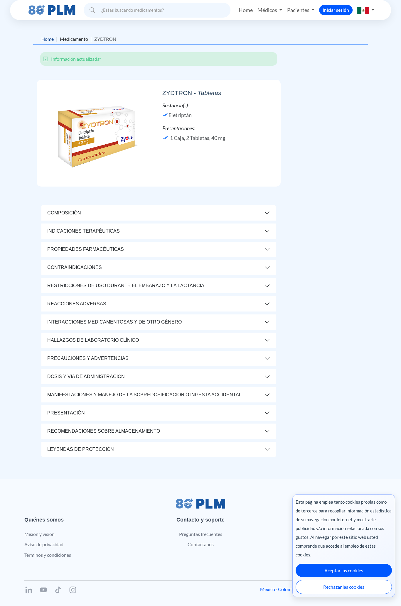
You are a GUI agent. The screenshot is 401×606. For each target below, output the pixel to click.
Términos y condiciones (47, 555)
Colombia (288, 589)
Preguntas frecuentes (200, 534)
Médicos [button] (267, 10)
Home (246, 10)
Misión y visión (39, 534)
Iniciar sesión (336, 10)
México (267, 589)
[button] (366, 10)
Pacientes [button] (298, 10)
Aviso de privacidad (43, 544)
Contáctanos (201, 544)
